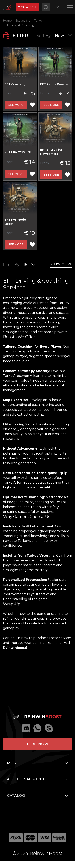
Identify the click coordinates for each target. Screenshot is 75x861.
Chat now (37, 744)
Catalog (16, 795)
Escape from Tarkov (29, 20)
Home (7, 20)
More (13, 763)
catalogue (29, 7)
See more (15, 105)
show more (61, 264)
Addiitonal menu (25, 779)
